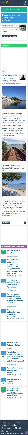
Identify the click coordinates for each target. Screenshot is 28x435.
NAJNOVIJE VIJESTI (18, 136)
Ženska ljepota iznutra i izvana (18, 25)
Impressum (14, 139)
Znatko (4, 422)
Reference (5, 425)
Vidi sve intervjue (18, 28)
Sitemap (4, 431)
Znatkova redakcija (20, 139)
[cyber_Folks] (17, 128)
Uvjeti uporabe (7, 428)
